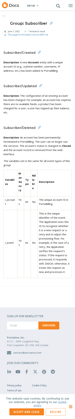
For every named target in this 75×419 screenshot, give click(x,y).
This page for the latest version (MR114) (28, 34)
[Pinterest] (45, 371)
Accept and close (27, 412)
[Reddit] (54, 371)
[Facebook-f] (27, 371)
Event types (58, 14)
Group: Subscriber (16, 17)
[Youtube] (19, 371)
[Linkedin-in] (10, 371)
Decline (55, 412)
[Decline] (70, 406)
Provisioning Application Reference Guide (28, 14)
